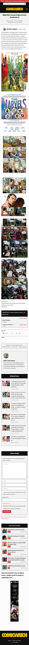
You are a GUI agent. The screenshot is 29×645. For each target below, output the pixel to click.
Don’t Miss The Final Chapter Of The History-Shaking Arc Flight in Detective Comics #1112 (18, 417)
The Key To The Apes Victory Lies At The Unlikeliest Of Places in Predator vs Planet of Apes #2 (18, 406)
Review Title (5, 497)
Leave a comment (22, 346)
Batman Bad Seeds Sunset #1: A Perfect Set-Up (16, 551)
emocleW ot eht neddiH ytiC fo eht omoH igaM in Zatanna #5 (18, 438)
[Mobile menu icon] (27, 9)
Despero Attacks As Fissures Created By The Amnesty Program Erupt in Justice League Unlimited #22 (18, 428)
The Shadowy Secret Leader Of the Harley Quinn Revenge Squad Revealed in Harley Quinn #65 (18, 384)
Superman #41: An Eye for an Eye (16, 529)
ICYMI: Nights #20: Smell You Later (16, 565)
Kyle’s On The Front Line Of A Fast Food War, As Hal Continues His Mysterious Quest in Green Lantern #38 (18, 395)
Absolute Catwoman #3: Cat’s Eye (16, 536)
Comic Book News (15, 345)
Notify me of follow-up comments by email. (15, 506)
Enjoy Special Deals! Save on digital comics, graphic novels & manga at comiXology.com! (12, 575)
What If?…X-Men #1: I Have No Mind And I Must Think (17, 543)
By (6, 346)
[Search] (24, 4)
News (21, 345)
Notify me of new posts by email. (12, 508)
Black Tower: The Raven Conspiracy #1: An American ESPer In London (17, 559)
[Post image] (6, 383)
